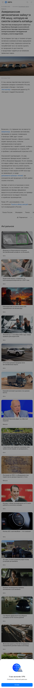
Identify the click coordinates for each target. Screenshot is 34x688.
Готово (17, 685)
